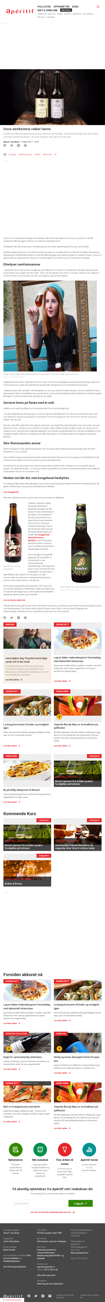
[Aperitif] (19, 11)
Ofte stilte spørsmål (46, 1275)
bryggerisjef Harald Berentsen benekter (39, 538)
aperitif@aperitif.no (46, 1267)
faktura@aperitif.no (79, 1253)
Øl (55, 154)
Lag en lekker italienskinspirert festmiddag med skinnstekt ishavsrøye (77, 659)
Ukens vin (52, 14)
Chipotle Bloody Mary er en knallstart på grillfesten (76, 726)
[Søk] (98, 7)
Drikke (37, 154)
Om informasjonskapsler (14, 1267)
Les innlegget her (11, 492)
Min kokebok (88, 14)
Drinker (60, 14)
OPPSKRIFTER (61, 6)
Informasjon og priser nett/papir (51, 1241)
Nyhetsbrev (77, 14)
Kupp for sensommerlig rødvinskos (22, 1057)
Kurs (75, 6)
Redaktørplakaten (11, 1261)
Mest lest (47, 154)
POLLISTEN (44, 6)
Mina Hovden (9, 1250)
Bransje (12, 154)
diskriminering (25, 154)
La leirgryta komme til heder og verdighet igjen (26, 726)
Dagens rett (42, 14)
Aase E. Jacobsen (11, 142)
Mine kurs (41, 17)
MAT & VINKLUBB (47, 10)
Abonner (66, 10)
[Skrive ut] (25, 145)
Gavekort (67, 14)
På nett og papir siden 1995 (49, 1233)
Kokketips (51, 17)
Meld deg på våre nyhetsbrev (50, 1284)
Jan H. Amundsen (11, 1241)
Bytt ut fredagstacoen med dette (21, 1106)
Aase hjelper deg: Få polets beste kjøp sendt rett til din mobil (26, 660)
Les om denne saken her (14, 600)
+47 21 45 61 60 (51, 1270)
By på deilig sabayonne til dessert (21, 789)
